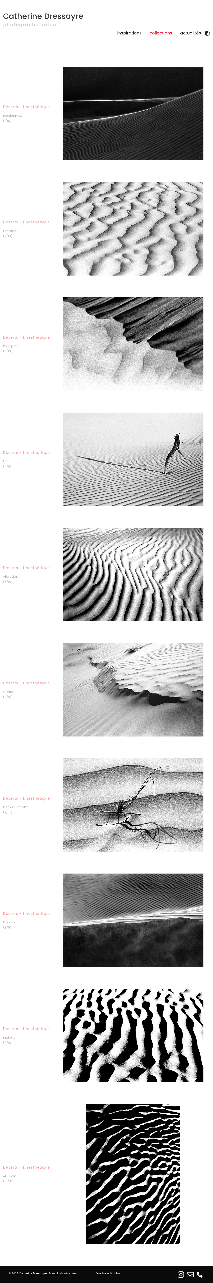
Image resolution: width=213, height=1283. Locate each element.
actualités (190, 33)
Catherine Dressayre (43, 16)
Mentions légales (108, 1273)
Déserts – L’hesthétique (26, 106)
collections (161, 33)
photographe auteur (31, 24)
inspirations (129, 33)
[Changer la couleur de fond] (207, 33)
